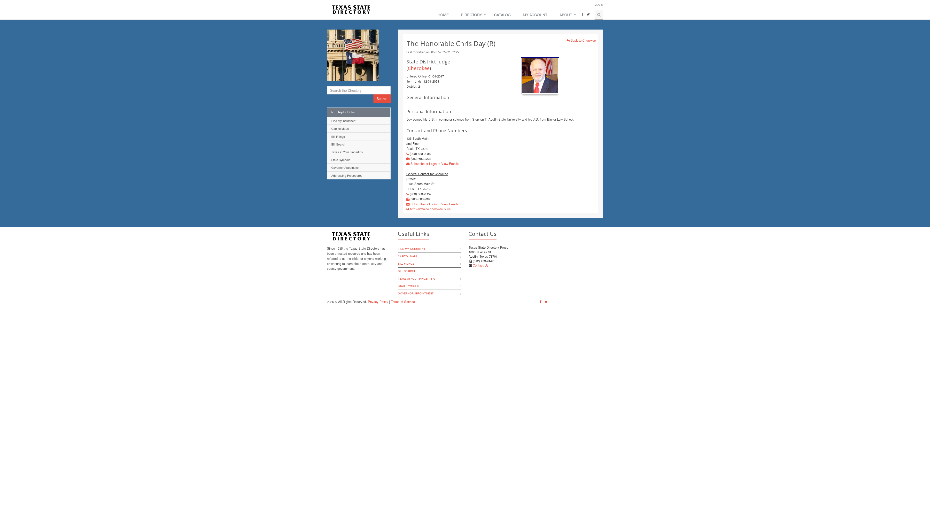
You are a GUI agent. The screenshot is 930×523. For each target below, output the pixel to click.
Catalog (502, 14)
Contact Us (480, 265)
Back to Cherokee (583, 40)
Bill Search (338, 144)
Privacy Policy (378, 301)
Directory (471, 14)
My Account (535, 14)
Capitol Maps (340, 128)
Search (382, 98)
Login (599, 4)
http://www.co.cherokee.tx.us (430, 209)
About (565, 14)
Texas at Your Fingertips (347, 152)
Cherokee (419, 68)
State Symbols (340, 160)
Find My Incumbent (343, 121)
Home (443, 14)
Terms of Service (403, 301)
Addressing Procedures (346, 175)
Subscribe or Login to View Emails (434, 163)
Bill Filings (338, 136)
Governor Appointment (346, 167)
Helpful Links (345, 112)
